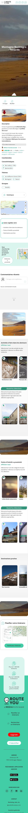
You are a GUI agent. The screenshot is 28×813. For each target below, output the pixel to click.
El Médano (6, 95)
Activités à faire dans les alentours (13, 227)
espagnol (4, 154)
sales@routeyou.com (15, 805)
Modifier (12, 103)
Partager (5, 103)
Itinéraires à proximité (7, 260)
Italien (21, 150)
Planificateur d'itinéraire (14, 645)
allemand (4, 152)
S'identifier (14, 743)
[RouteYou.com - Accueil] (7, 2)
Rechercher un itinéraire (15, 723)
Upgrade (14, 734)
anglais (10, 152)
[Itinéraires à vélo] (9, 367)
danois (20, 152)
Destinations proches (9, 233)
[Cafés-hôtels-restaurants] (9, 487)
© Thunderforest (13, 214)
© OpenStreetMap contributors (21, 214)
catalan (15, 152)
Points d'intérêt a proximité (11, 230)
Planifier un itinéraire (15, 714)
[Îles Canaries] (9, 575)
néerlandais (11, 154)
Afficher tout (6, 345)
